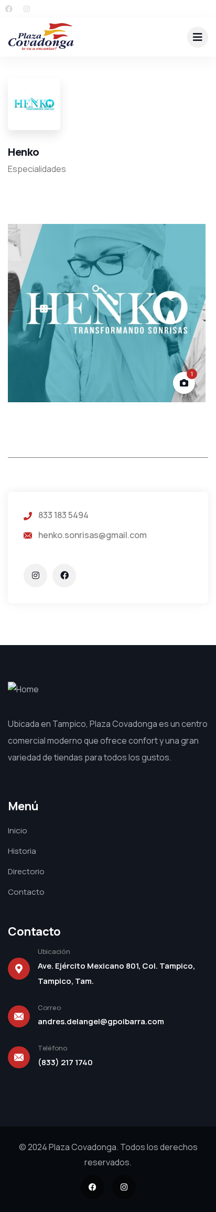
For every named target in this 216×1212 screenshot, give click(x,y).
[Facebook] (9, 9)
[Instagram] (26, 9)
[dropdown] (197, 37)
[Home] (41, 37)
